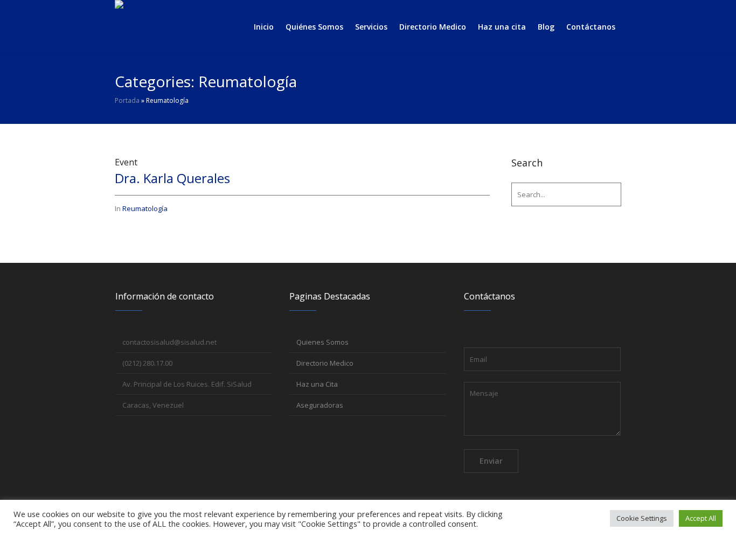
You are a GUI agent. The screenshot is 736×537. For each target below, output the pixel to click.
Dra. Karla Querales (172, 178)
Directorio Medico (324, 363)
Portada (127, 100)
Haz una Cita (317, 384)
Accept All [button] (700, 518)
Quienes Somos (322, 342)
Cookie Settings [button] (641, 518)
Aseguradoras (319, 405)
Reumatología (145, 208)
